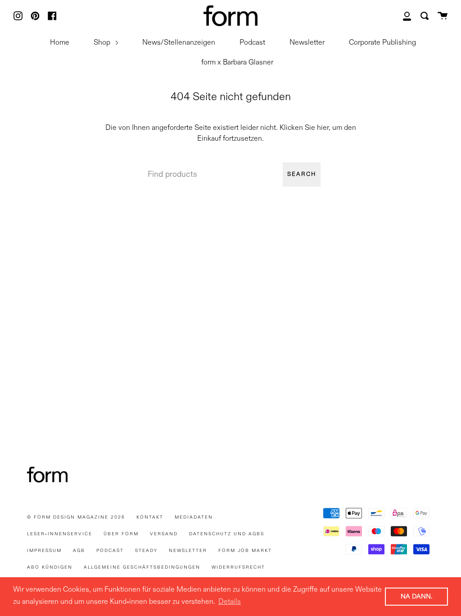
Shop (103, 42)
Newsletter (307, 42)
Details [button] (229, 602)
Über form (121, 534)
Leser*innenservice (59, 534)
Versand (164, 534)
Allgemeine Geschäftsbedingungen (142, 567)
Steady (146, 550)
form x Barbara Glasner (237, 62)
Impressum (44, 550)
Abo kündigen (49, 567)
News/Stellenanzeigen (178, 42)
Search (301, 174)
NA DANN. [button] (416, 596)
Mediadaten (194, 517)
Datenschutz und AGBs (226, 534)
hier (323, 128)
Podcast (252, 42)
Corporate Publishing (382, 42)
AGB (79, 550)
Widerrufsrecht (238, 567)
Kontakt (149, 517)
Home (59, 42)
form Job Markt (245, 550)
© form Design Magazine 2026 (76, 517)
